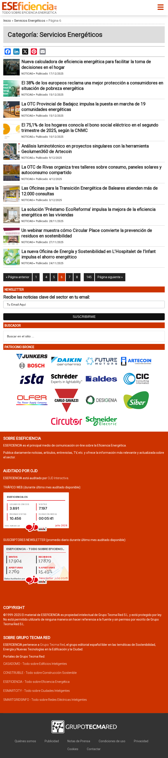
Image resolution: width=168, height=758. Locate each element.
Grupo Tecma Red (52, 644)
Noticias (27, 73)
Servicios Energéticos (29, 21)
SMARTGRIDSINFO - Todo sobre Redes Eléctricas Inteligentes (45, 699)
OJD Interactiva (58, 478)
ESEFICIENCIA (29, 7)
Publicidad (52, 741)
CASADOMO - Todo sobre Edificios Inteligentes (35, 663)
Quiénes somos (25, 741)
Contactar (94, 749)
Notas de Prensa (78, 741)
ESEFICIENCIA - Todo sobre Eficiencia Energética (36, 681)
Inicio (7, 21)
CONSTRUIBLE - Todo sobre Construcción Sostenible (40, 672)
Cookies (72, 749)
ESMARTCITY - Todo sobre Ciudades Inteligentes (36, 690)
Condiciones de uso (112, 741)
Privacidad (141, 741)
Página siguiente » (110, 277)
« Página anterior (17, 277)
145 (89, 277)
